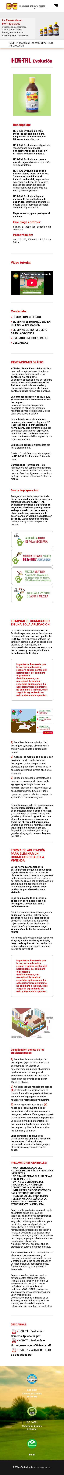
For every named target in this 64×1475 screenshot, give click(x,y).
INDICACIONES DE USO (27, 317)
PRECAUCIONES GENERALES (30, 338)
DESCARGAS (20, 342)
